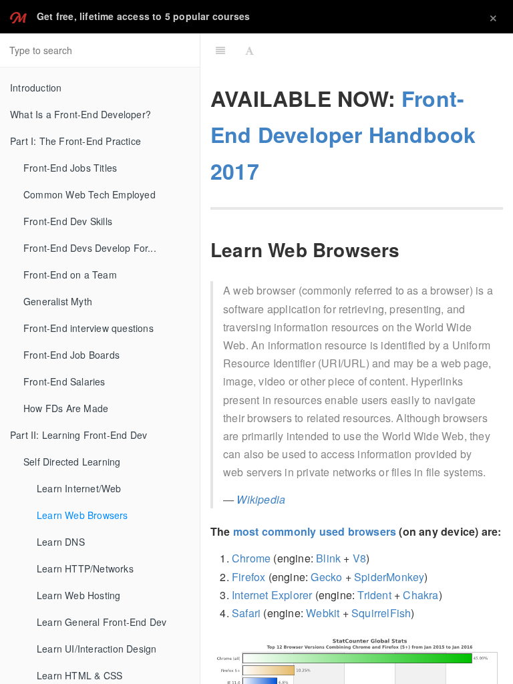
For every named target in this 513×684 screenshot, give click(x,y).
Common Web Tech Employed (89, 194)
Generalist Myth (57, 301)
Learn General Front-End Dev (101, 622)
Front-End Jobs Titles (70, 167)
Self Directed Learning (71, 461)
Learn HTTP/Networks (85, 568)
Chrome (251, 558)
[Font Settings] (249, 50)
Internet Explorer (272, 595)
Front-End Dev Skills (67, 221)
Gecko (326, 576)
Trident (374, 595)
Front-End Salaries (64, 381)
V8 (359, 558)
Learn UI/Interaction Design (96, 648)
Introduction (35, 87)
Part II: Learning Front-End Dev (78, 435)
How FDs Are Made (65, 408)
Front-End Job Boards (71, 354)
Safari (246, 613)
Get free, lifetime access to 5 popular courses (143, 16)
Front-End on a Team (70, 274)
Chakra (420, 595)
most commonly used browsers (314, 531)
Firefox (248, 576)
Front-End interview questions (88, 328)
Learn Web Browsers (82, 515)
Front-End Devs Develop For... (89, 247)
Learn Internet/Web (79, 488)
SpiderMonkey (389, 576)
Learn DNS (61, 541)
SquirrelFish (381, 613)
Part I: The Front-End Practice (75, 141)
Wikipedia (260, 499)
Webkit (322, 613)
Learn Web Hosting (78, 595)
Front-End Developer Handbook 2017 (343, 134)
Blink (328, 558)
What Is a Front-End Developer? (80, 114)
